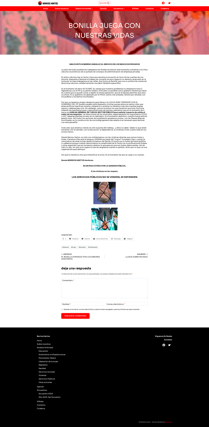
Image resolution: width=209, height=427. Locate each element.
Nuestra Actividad (45, 347)
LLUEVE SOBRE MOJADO (137, 255)
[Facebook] (163, 3)
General (65, 247)
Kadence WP (168, 422)
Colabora (165, 8)
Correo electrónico (116, 304)
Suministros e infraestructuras (52, 354)
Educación (43, 351)
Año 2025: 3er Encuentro (50, 397)
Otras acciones (45, 382)
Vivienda (42, 375)
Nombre (66, 304)
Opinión (103, 8)
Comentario (68, 280)
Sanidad (82, 247)
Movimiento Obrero (47, 358)
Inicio (45, 8)
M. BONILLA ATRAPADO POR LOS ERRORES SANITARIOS (80, 256)
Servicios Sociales (47, 372)
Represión (43, 365)
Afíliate (135, 8)
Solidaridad (92, 247)
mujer (73, 247)
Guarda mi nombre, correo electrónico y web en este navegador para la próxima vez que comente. (102, 309)
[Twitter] (169, 3)
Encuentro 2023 (46, 394)
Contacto (149, 8)
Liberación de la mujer (48, 361)
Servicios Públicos (47, 379)
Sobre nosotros (62, 8)
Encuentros (42, 390)
